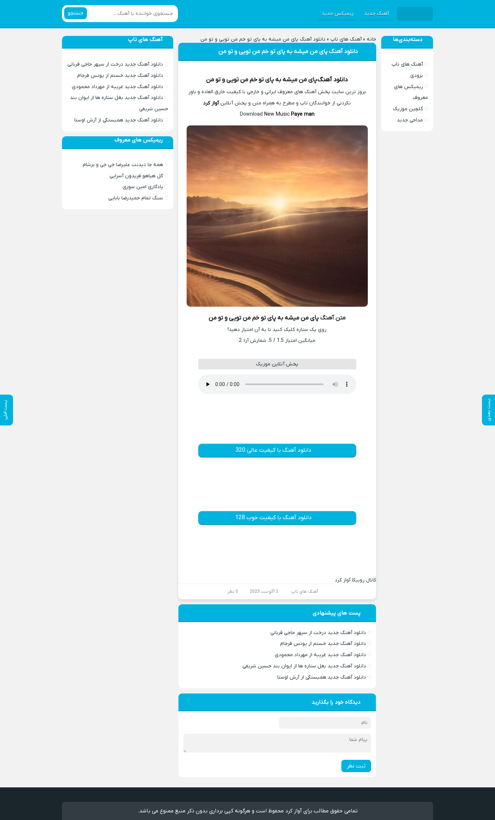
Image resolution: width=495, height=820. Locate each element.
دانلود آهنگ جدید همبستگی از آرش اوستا (321, 677)
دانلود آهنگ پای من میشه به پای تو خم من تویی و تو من (288, 51)
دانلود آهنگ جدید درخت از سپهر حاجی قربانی (318, 632)
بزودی (416, 75)
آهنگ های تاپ (346, 39)
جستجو (75, 13)
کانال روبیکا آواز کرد (355, 580)
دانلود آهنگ (332, 80)
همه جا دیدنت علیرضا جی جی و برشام (123, 164)
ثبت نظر (356, 766)
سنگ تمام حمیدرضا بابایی (135, 198)
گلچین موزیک (408, 108)
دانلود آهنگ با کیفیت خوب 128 (273, 517)
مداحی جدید (410, 120)
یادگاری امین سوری (142, 186)
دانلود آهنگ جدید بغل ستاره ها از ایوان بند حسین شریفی (304, 666)
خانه (371, 39)
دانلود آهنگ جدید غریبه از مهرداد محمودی (320, 654)
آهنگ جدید (376, 13)
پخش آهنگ (296, 795)
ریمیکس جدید (337, 13)
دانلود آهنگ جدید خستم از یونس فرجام (323, 643)
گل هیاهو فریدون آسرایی (136, 176)
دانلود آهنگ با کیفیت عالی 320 (273, 450)
